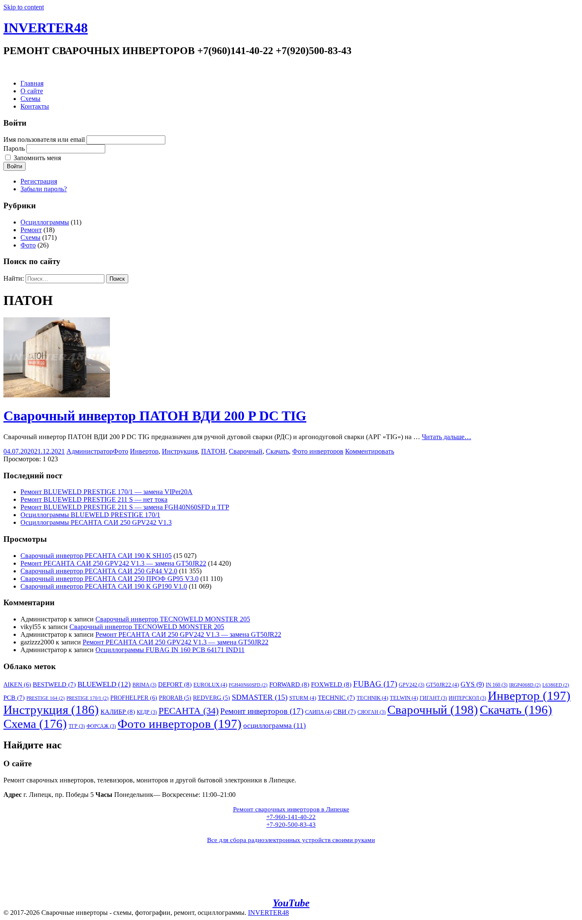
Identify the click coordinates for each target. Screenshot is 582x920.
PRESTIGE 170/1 (87, 698)
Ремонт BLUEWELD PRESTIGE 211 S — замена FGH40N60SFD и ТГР (124, 507)
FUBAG (375, 683)
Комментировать (369, 451)
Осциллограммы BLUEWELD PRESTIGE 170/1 (90, 514)
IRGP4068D (525, 685)
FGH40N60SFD (248, 685)
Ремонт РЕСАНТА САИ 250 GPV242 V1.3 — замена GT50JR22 (113, 563)
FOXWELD (331, 684)
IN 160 (496, 685)
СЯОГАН (371, 712)
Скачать (277, 451)
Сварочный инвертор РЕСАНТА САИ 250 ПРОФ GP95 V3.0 (109, 578)
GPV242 (411, 685)
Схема (35, 723)
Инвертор (144, 451)
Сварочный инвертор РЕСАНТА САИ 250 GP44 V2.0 (98, 571)
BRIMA (144, 685)
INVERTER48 (45, 27)
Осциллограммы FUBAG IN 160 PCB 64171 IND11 (170, 649)
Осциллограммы (44, 222)
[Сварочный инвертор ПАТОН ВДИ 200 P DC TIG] (56, 395)
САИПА (318, 712)
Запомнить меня (37, 157)
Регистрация (38, 181)
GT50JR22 (442, 684)
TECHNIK (372, 698)
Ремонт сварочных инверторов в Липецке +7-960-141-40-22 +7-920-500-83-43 (291, 817)
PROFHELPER (133, 697)
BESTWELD (54, 684)
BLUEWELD (104, 684)
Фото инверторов (317, 451)
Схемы (30, 98)
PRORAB (175, 698)
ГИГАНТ (433, 698)
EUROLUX (210, 684)
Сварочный (245, 451)
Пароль (14, 148)
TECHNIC (336, 697)
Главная (31, 83)
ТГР (77, 726)
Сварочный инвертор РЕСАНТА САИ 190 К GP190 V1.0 (103, 586)
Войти (14, 166)
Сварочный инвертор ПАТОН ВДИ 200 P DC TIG (154, 415)
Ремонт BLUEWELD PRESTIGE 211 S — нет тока (93, 499)
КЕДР (147, 712)
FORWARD (289, 684)
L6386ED (555, 685)
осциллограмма (274, 726)
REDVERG (211, 698)
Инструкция (180, 451)
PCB (14, 697)
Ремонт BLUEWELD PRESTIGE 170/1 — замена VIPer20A (106, 491)
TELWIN (404, 698)
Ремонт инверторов (261, 711)
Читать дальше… (446, 436)
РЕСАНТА (188, 711)
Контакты (34, 106)
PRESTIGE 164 (45, 698)
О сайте (31, 91)
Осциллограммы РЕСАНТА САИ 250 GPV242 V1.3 (96, 522)
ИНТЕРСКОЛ (467, 698)
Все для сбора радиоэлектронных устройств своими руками (291, 840)
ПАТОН (213, 451)
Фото (28, 245)
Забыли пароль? (43, 189)
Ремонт (31, 229)
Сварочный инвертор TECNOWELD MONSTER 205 (172, 619)
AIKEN (17, 684)
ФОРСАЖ (101, 726)
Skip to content (23, 7)
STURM (302, 698)
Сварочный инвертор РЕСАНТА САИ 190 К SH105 (96, 555)
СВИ (344, 711)
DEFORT (175, 684)
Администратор (89, 451)
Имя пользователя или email (44, 139)
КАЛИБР (118, 711)
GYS (472, 684)
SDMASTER (260, 697)
